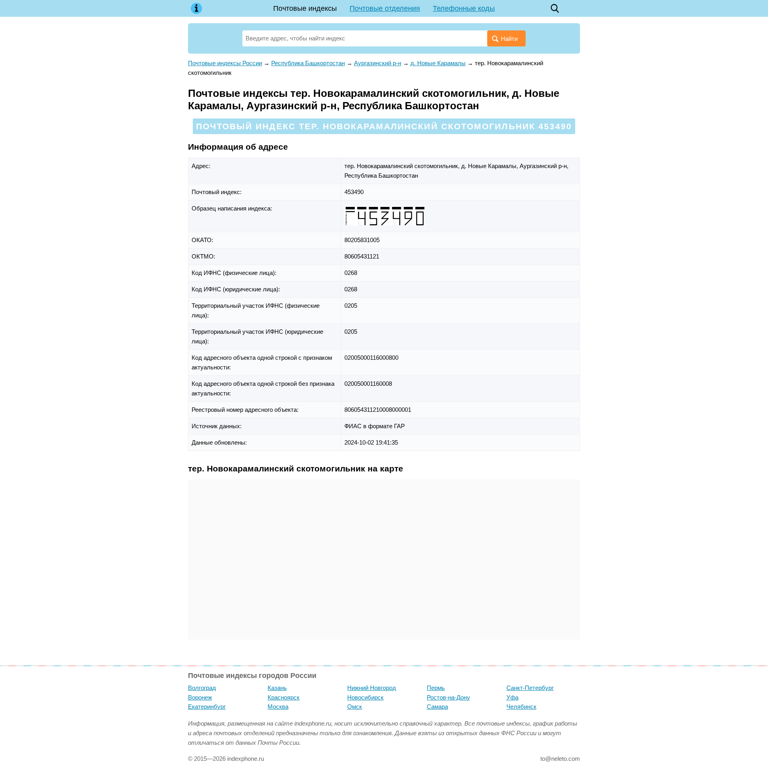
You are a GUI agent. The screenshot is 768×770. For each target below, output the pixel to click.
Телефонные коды (464, 8)
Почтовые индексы (305, 8)
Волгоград (202, 687)
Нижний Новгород (371, 687)
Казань (277, 687)
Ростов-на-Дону (448, 697)
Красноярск (284, 697)
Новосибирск (365, 697)
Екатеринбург (207, 706)
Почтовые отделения (385, 8)
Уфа (512, 697)
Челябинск (521, 706)
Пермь (436, 687)
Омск (354, 706)
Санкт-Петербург (530, 687)
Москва (278, 706)
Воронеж (200, 697)
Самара (437, 706)
